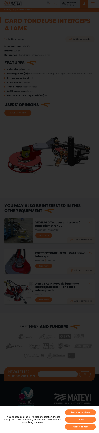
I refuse (80, 419)
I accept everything (80, 412)
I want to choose (80, 427)
